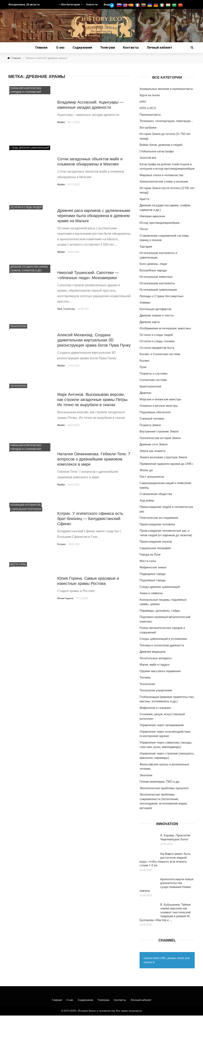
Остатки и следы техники (157, 341)
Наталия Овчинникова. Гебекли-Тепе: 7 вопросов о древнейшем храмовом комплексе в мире (93, 459)
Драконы (145, 392)
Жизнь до (146, 470)
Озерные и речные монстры (159, 405)
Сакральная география (26, 509)
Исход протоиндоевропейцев (159, 222)
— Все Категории (69, 4)
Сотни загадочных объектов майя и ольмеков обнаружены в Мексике (90, 161)
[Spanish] (132, 5)
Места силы (18, 564)
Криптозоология (150, 386)
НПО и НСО (148, 108)
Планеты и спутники (153, 373)
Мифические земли (153, 567)
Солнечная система (153, 379)
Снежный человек (152, 418)
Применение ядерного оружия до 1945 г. (167, 463)
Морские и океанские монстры (160, 399)
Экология (146, 775)
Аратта (144, 199)
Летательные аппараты (156, 658)
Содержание (82, 47)
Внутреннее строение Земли (159, 431)
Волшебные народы (153, 270)
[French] (138, 5)
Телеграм (107, 47)
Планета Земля (150, 425)
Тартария (146, 246)
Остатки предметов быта (157, 347)
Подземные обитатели (155, 412)
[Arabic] (175, 5)
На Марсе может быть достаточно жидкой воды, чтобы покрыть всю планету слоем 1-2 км (165, 859)
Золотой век (148, 157)
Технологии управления (156, 690)
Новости (92, 4)
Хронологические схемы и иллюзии (164, 181)
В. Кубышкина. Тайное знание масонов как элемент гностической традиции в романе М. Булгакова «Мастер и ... (165, 912)
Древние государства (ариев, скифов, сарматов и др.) (29, 268)
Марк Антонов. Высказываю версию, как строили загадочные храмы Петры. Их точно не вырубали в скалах (92, 399)
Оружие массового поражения (160, 671)
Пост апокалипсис (152, 476)
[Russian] (119, 5)
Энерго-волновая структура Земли (163, 457)
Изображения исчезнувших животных (165, 328)
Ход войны (147, 500)
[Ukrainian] (150, 5)
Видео (108, 4)
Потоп (144, 229)
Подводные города (152, 574)
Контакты (131, 47)
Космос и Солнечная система (160, 354)
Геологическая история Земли (160, 438)
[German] (156, 5)
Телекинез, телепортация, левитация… (166, 121)
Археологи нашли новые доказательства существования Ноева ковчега (166, 885)
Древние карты (150, 322)
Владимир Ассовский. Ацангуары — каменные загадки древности (90, 104)
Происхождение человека (157, 524)
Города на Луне (150, 554)
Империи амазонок (152, 216)
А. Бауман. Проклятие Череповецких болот (175, 837)
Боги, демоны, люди (153, 263)
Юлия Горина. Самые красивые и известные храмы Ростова (88, 580)
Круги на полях (150, 95)
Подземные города (152, 580)
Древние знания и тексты (157, 315)
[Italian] (162, 5)
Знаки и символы (151, 593)
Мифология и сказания (155, 707)
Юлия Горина (65, 598)
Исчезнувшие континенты (157, 283)
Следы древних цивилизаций (29, 147)
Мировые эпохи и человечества (161, 175)
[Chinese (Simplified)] (181, 5)
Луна (143, 367)
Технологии (18, 326)
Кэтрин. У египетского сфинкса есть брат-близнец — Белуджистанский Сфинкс (90, 518)
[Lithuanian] (144, 5)
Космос (145, 360)
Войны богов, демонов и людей (161, 144)
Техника (145, 677)
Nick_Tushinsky (66, 308)
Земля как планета (152, 451)
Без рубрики (148, 127)
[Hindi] (168, 5)
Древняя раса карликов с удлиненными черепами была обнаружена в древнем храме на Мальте (93, 215)
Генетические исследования (159, 517)
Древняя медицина (152, 651)
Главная (41, 47)
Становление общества (156, 494)
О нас (60, 47)
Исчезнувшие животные (156, 276)
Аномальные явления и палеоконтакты (166, 88)
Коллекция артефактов (25, 504)
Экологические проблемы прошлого (164, 788)
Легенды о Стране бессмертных (162, 296)
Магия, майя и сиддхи (154, 664)
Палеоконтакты (150, 114)
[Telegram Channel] (112, 5)
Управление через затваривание (162, 725)
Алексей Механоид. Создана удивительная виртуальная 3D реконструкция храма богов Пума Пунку (94, 340)
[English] (125, 5)
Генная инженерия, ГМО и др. (160, 781)
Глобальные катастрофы (157, 151)
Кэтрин (61, 544)
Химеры (145, 302)
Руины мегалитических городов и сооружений (25, 90)
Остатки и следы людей (26, 207)
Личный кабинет (159, 47)
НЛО (143, 101)
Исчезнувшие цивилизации (158, 289)
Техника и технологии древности (162, 645)
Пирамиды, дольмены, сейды (160, 610)
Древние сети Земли (154, 444)
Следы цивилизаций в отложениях (163, 638)
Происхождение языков (156, 541)
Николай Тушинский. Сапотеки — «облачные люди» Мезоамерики (88, 274)
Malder (61, 122)
